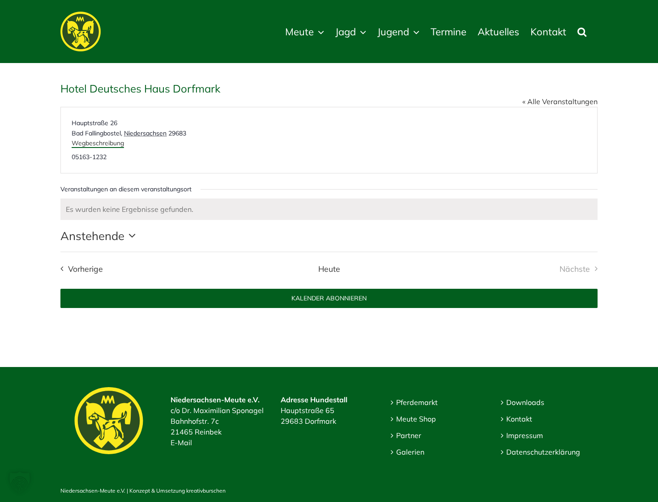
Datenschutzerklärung (543, 451)
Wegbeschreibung (98, 143)
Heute (329, 269)
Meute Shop (416, 418)
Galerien (410, 451)
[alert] (329, 209)
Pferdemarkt (417, 402)
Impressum (524, 435)
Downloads (525, 402)
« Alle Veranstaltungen (560, 101)
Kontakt (519, 418)
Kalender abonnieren (329, 298)
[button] (581, 31)
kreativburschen (206, 490)
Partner (408, 435)
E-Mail (181, 442)
